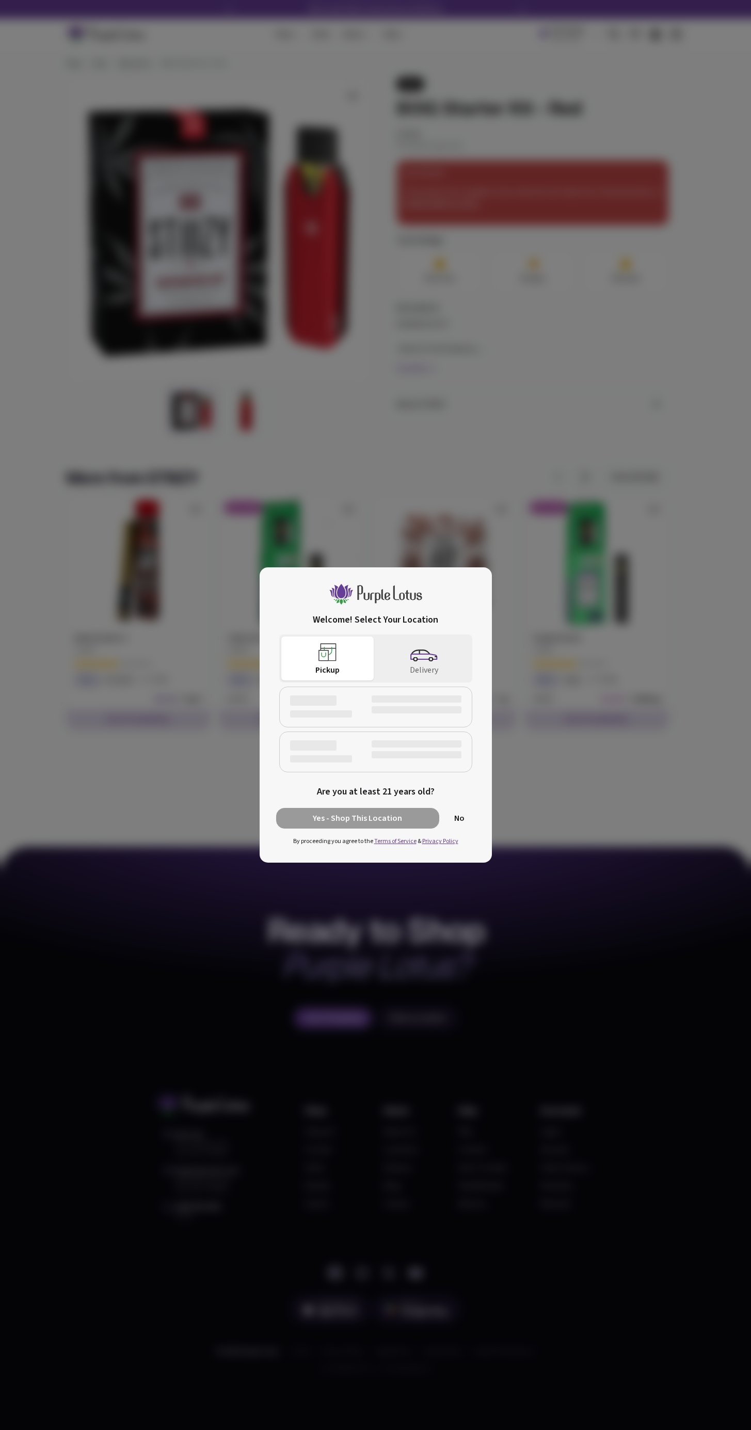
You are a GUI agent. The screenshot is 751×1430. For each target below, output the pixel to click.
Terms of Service (395, 841)
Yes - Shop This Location (357, 818)
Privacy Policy (440, 841)
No (459, 818)
